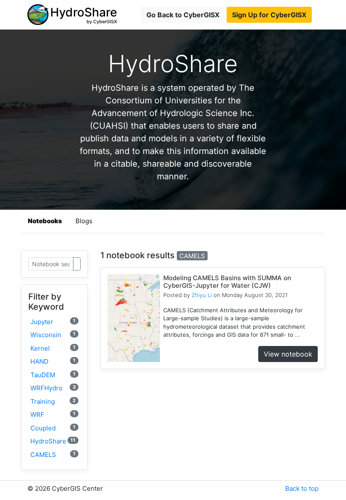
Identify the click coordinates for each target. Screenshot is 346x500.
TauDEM (53, 375)
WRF (53, 415)
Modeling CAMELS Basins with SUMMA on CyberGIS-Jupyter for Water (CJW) (227, 281)
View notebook (288, 354)
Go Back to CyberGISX (182, 15)
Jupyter (53, 322)
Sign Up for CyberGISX (269, 15)
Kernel (53, 348)
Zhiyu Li (202, 295)
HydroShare (53, 441)
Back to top (302, 488)
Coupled (53, 428)
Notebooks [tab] (45, 221)
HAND (53, 361)
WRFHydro (53, 388)
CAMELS (53, 455)
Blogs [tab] (84, 221)
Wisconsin (53, 335)
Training (53, 401)
